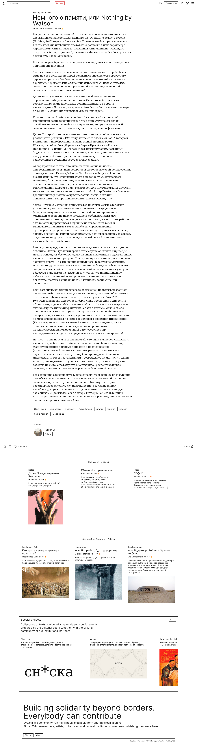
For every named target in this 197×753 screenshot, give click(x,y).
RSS (173, 741)
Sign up (28, 735)
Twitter (168, 741)
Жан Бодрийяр (135, 547)
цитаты (99, 409)
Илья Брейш (58, 414)
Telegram (141, 741)
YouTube (162, 741)
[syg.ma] (4, 3)
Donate (59, 3)
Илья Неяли (40, 409)
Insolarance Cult (30, 547)
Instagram (154, 741)
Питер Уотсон (85, 409)
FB (147, 741)
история (123, 409)
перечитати (80, 547)
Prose (136, 470)
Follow (48, 434)
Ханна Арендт (41, 414)
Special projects (31, 619)
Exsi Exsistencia (82, 554)
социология (55, 409)
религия (111, 409)
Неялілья (37, 28)
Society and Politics (42, 12)
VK (149, 741)
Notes (31, 470)
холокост (70, 409)
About (39, 735)
